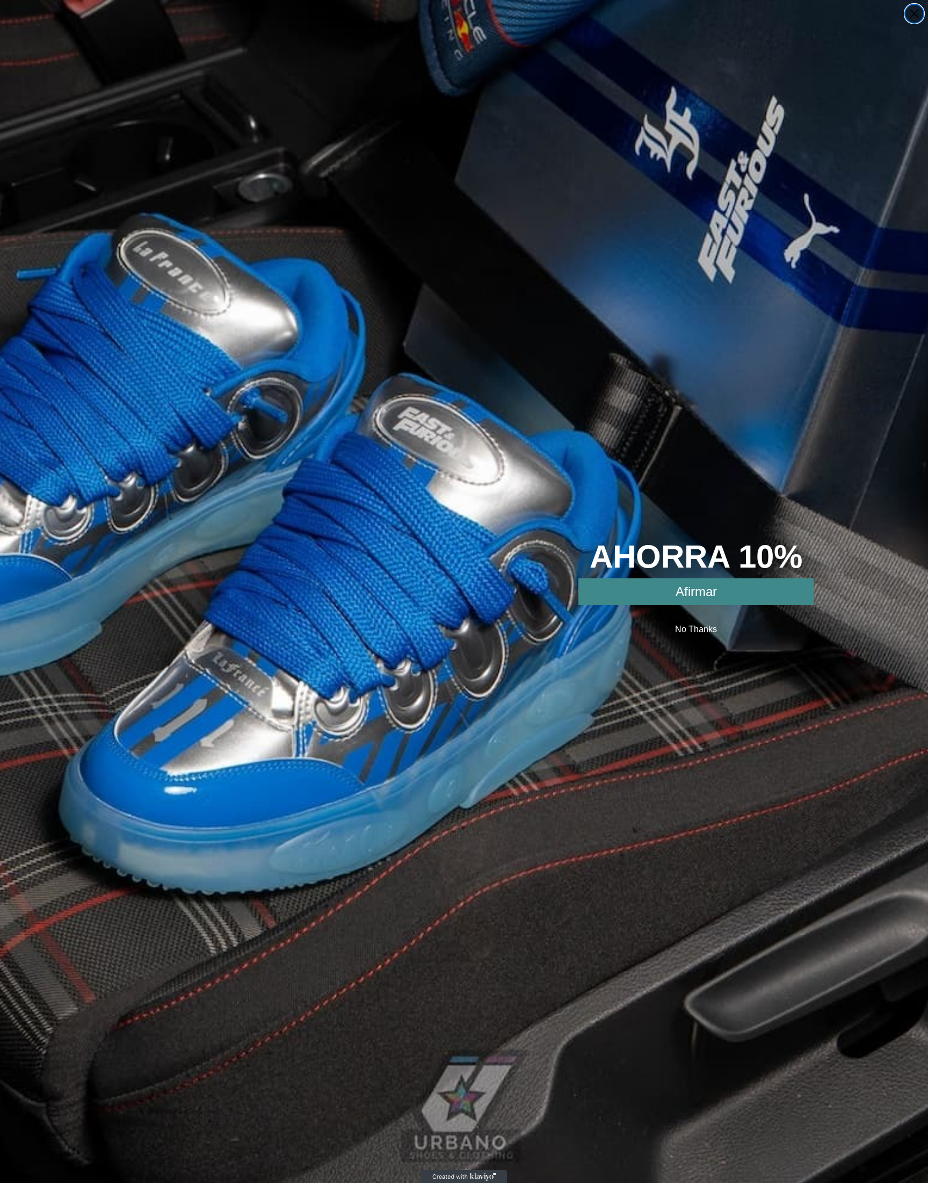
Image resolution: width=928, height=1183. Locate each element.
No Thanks (696, 629)
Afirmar (696, 591)
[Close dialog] (914, 13)
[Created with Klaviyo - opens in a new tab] (464, 1176)
